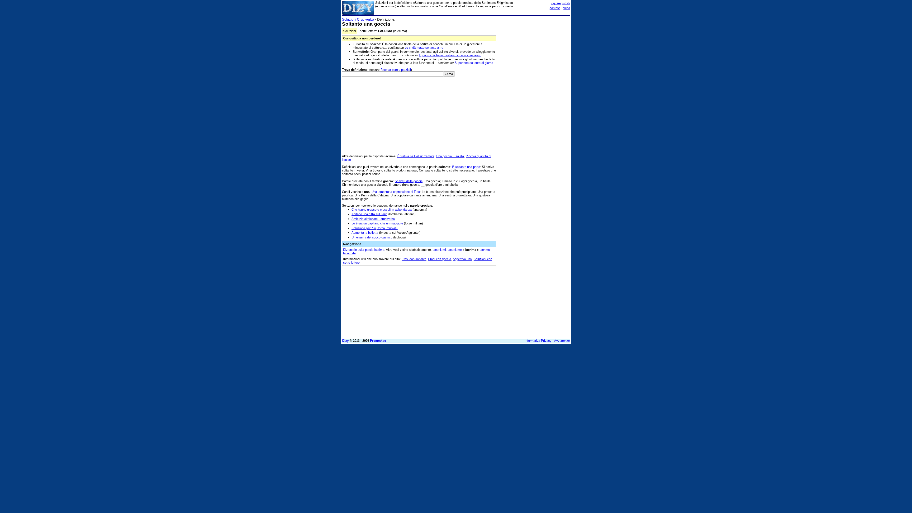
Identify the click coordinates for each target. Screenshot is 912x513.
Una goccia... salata (450, 156)
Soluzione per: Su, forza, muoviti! (375, 228)
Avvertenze (562, 340)
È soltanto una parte (466, 167)
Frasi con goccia (439, 259)
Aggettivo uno (462, 259)
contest (555, 8)
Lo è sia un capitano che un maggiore (377, 223)
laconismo (455, 250)
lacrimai (485, 250)
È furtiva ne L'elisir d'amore (415, 156)
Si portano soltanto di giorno (474, 63)
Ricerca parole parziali (395, 69)
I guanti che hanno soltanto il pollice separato (450, 55)
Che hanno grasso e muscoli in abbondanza (382, 209)
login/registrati (560, 3)
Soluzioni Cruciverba (358, 19)
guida (566, 8)
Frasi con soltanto (414, 259)
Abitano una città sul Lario (369, 214)
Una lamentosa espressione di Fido (395, 192)
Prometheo (378, 340)
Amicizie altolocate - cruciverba (373, 219)
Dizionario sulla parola (363, 250)
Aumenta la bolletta (365, 232)
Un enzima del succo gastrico (372, 237)
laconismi (439, 250)
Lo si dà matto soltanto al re (424, 47)
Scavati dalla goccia (409, 181)
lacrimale (349, 253)
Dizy (345, 340)
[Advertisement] (534, 88)
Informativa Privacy (538, 340)
